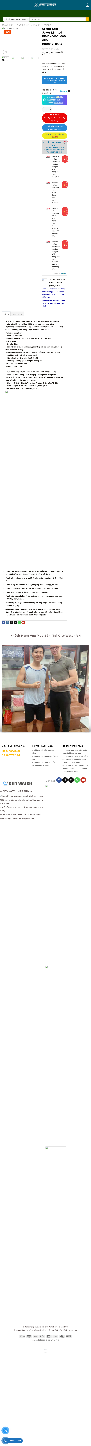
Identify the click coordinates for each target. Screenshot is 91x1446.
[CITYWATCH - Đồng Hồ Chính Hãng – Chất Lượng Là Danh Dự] (45, 5)
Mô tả (6, 314)
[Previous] (5, 41)
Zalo (30, 388)
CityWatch (31, 380)
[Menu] (44, 13)
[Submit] (87, 19)
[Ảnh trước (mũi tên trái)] (2, 1355)
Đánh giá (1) (17, 314)
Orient (47, 25)
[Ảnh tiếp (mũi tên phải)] (8, 1355)
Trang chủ (7, 25)
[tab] (6, 314)
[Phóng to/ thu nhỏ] (8, 1345)
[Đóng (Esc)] (2, 1345)
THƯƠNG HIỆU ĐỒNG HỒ (28, 25)
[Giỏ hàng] (87, 5)
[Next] (35, 41)
